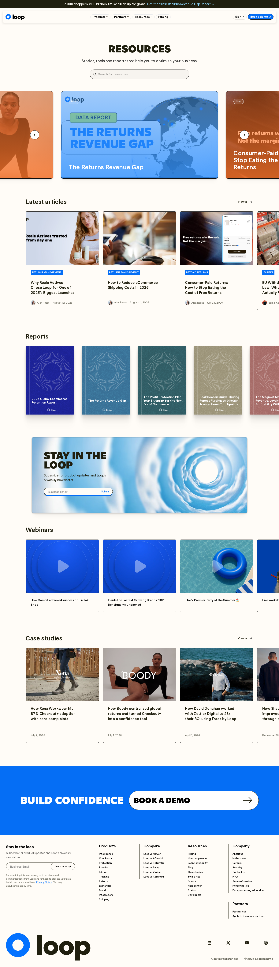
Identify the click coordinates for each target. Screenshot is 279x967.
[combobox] (141, 74)
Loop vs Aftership (153, 858)
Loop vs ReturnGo (154, 863)
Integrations (106, 894)
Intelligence (106, 853)
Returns (103, 881)
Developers (194, 894)
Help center (195, 885)
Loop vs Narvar (152, 853)
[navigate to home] (15, 17)
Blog (190, 867)
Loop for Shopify (198, 863)
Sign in (239, 16)
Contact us (238, 872)
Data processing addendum (248, 890)
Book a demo (259, 16)
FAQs (235, 876)
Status (192, 890)
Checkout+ (105, 858)
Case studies (195, 872)
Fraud (102, 890)
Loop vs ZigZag (152, 872)
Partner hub (239, 911)
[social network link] (209, 943)
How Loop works (197, 858)
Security (237, 867)
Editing (103, 872)
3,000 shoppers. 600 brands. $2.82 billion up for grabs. (140, 4)
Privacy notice (240, 885)
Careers (237, 863)
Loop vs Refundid (153, 876)
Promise (103, 867)
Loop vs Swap (151, 867)
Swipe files (194, 876)
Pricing (163, 17)
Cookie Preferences (224, 959)
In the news (239, 858)
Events (192, 881)
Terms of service (242, 881)
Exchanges (105, 885)
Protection (105, 863)
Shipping (104, 899)
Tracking (104, 876)
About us (237, 853)
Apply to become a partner (248, 916)
